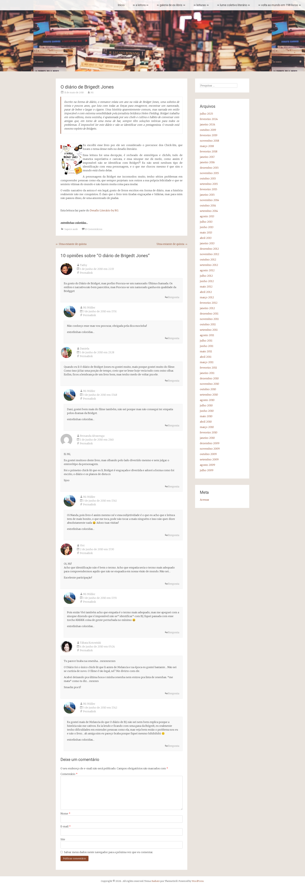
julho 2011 (206, 340)
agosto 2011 (207, 335)
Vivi (82, 545)
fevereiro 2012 (208, 302)
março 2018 (207, 146)
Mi (92, 92)
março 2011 (207, 362)
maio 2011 (206, 351)
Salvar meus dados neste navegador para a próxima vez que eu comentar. (108, 852)
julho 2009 (206, 470)
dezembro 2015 (209, 167)
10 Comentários (93, 229)
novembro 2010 (209, 383)
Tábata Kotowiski (90, 642)
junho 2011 (206, 346)
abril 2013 (205, 237)
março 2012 (207, 297)
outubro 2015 (208, 178)
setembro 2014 (209, 210)
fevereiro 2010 (208, 432)
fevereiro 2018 (208, 151)
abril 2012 (206, 292)
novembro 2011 (209, 319)
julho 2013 (206, 221)
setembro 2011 (209, 329)
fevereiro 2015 (208, 189)
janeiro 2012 (207, 308)
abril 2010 (206, 421)
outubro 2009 (208, 454)
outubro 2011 (208, 324)
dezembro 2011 (209, 313)
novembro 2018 (209, 140)
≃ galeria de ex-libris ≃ (171, 5)
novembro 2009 (210, 448)
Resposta (173, 297)
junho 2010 (207, 410)
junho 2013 (206, 227)
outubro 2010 (208, 389)
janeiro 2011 (207, 373)
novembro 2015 (209, 173)
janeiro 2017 (207, 156)
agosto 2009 (207, 464)
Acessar (204, 499)
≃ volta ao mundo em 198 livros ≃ (279, 5)
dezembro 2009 (209, 443)
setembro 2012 (209, 265)
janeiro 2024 (207, 124)
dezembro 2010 (209, 378)
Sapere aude (71, 229)
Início (121, 5)
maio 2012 (206, 286)
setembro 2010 (209, 394)
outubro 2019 (208, 129)
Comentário (69, 774)
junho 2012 (207, 281)
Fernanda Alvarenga (92, 435)
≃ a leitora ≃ (141, 5)
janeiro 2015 (207, 194)
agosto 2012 (207, 270)
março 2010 (207, 427)
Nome (65, 813)
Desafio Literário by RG (104, 210)
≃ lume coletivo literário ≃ (233, 5)
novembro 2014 (209, 200)
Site (63, 839)
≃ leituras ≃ (201, 5)
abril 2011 (205, 356)
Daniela (84, 348)
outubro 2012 (208, 259)
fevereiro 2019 (208, 135)
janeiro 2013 (207, 243)
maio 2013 (206, 232)
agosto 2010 (207, 400)
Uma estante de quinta (71, 244)
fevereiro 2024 (209, 119)
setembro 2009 (209, 459)
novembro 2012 (209, 254)
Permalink (86, 272)
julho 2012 (206, 275)
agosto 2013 (207, 216)
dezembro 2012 (209, 248)
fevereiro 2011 (208, 367)
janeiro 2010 (207, 437)
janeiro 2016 (207, 162)
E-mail (66, 826)
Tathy (83, 265)
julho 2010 (206, 405)
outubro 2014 (208, 205)
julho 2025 (206, 113)
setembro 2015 (209, 183)
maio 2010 (206, 416)
